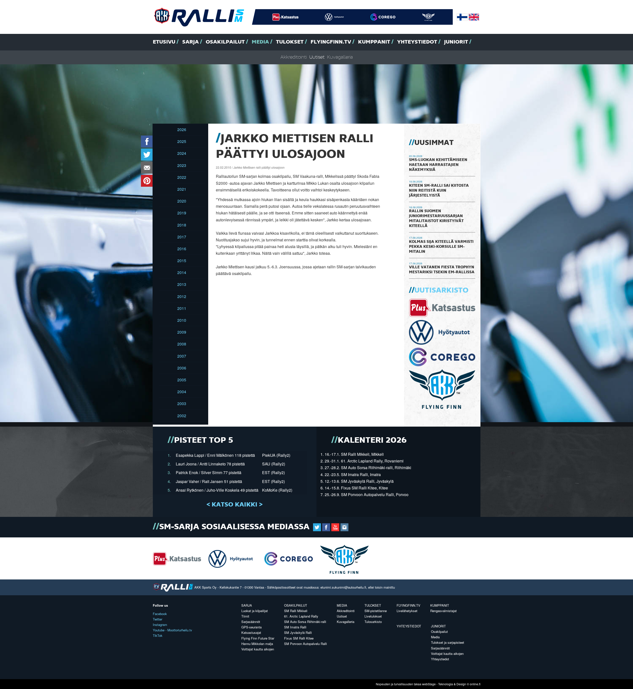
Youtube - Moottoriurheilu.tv (172, 630)
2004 (181, 391)
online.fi (475, 684)
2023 (181, 165)
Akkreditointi (293, 57)
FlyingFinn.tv (331, 42)
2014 (181, 272)
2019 (181, 213)
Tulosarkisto (373, 621)
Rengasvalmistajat (443, 610)
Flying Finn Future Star (257, 638)
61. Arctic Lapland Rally (301, 616)
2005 (181, 380)
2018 (181, 225)
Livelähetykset (407, 610)
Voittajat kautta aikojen (257, 649)
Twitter (157, 619)
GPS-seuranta (251, 627)
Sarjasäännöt (250, 621)
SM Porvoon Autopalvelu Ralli (305, 643)
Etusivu (164, 42)
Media (260, 42)
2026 (181, 129)
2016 (181, 249)
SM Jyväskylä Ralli (298, 632)
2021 (181, 189)
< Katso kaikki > (234, 505)
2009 (181, 332)
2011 (181, 308)
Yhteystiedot (417, 42)
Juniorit (456, 42)
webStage (429, 684)
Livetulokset (373, 616)
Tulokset (290, 42)
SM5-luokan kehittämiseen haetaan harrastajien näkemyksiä (438, 165)
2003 (181, 403)
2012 (181, 296)
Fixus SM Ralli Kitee (299, 638)
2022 (181, 177)
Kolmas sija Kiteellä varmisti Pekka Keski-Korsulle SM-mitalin (441, 247)
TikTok (157, 635)
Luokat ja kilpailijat (254, 610)
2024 (181, 153)
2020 (181, 201)
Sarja (190, 42)
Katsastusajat (251, 632)
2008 (181, 344)
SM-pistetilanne (375, 610)
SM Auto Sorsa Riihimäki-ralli (305, 621)
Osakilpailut (225, 42)
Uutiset (317, 57)
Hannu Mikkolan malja (257, 643)
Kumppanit (374, 42)
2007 (181, 356)
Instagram (160, 624)
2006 (181, 368)
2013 (181, 284)
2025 (181, 141)
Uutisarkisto (441, 290)
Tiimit (245, 616)
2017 (181, 237)
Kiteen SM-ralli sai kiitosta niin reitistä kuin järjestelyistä (439, 191)
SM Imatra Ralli (295, 627)
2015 (181, 260)
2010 (181, 320)
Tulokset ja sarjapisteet (447, 642)
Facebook (160, 613)
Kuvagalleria (340, 57)
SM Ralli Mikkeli (295, 610)
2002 (181, 415)
